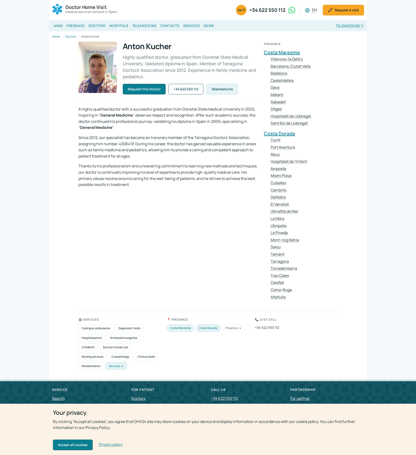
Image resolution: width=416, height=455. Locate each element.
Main (58, 25)
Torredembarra (284, 268)
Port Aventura (283, 147)
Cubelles (278, 183)
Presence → (233, 328)
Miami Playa (281, 176)
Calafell (277, 283)
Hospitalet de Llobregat (291, 116)
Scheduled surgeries (123, 338)
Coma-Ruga (281, 290)
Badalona (279, 73)
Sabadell (278, 102)
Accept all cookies (73, 444)
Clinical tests (146, 357)
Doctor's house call (115, 347)
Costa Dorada (279, 133)
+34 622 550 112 (267, 10)
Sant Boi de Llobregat (289, 123)
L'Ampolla (278, 226)
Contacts (169, 25)
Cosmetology (120, 357)
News (209, 25)
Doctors (97, 25)
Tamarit (277, 254)
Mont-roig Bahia (285, 240)
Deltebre (278, 197)
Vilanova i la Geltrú (287, 59)
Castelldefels (282, 81)
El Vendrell (280, 204)
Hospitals (118, 25)
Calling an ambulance (96, 328)
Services (191, 25)
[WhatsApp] (291, 10)
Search (58, 398)
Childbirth (88, 347)
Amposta (278, 169)
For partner (300, 398)
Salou (276, 247)
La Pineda (279, 233)
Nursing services (92, 357)
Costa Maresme (282, 52)
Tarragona (280, 261)
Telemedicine (144, 25)
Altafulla (278, 297)
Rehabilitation (91, 366)
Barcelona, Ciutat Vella (291, 66)
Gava (275, 88)
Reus (275, 154)
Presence (75, 25)
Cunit (275, 140)
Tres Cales (280, 276)
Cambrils (278, 190)
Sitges (276, 109)
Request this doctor (144, 89)
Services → (116, 366)
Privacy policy (111, 444)
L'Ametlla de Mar (284, 211)
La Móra (277, 219)
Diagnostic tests (129, 328)
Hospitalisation (92, 338)
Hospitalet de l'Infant (289, 161)
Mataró (277, 95)
